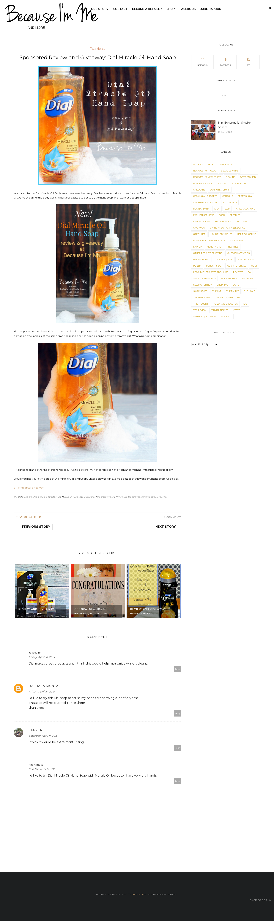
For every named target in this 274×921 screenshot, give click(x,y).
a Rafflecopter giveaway (28, 487)
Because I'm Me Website (207, 177)
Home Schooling (246, 234)
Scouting (247, 278)
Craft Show (245, 196)
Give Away (97, 48)
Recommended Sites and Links (210, 272)
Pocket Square (223, 259)
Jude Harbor (211, 9)
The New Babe (201, 297)
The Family (232, 291)
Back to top (259, 900)
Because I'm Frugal (204, 170)
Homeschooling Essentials (209, 240)
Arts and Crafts (203, 164)
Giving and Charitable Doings (227, 227)
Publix (197, 266)
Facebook (187, 9)
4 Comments (172, 517)
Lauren (36, 730)
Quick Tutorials (236, 266)
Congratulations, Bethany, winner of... (92, 611)
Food (222, 215)
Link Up (197, 246)
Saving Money (229, 278)
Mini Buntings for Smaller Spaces (234, 125)
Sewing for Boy (202, 285)
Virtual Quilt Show (204, 316)
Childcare (199, 189)
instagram (202, 65)
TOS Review (199, 310)
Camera (221, 183)
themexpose (137, 894)
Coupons (227, 196)
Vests (236, 310)
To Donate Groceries (225, 304)
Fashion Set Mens (203, 215)
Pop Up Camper (246, 259)
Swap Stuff (200, 291)
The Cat (216, 291)
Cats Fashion (238, 183)
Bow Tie (230, 177)
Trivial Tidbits (219, 310)
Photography (201, 259)
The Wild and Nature (227, 297)
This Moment (200, 304)
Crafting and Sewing (205, 202)
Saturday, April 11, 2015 (43, 735)
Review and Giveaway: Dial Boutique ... (36, 611)
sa (249, 272)
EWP (227, 208)
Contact (120, 9)
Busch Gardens (202, 183)
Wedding (226, 316)
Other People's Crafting (207, 253)
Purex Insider (214, 266)
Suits (236, 285)
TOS (245, 304)
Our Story (99, 9)
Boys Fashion (248, 177)
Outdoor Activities (238, 253)
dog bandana (201, 208)
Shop (170, 9)
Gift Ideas (241, 221)
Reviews (238, 272)
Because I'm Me (229, 170)
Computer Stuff (219, 189)
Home (82, 9)
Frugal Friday (201, 221)
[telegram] (25, 517)
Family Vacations (245, 208)
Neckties (233, 246)
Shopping (222, 285)
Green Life (199, 234)
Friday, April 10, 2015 (42, 657)
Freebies (235, 215)
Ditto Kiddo (230, 202)
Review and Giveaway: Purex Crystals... (148, 611)
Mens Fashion (215, 246)
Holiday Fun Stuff (221, 234)
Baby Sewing (225, 164)
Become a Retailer (147, 9)
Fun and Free (223, 221)
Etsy (217, 208)
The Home (249, 291)
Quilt (254, 266)
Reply (177, 669)
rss (248, 65)
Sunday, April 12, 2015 (42, 769)
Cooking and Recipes (205, 196)
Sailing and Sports (204, 278)
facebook (225, 65)
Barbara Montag (45, 686)
